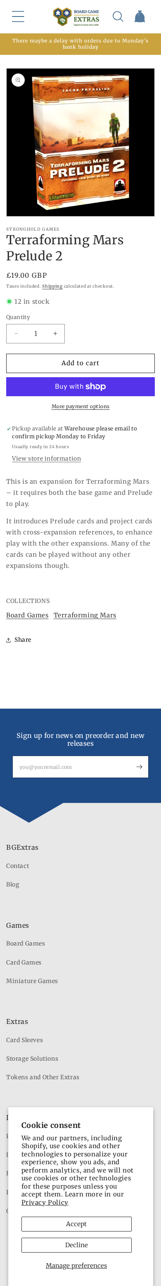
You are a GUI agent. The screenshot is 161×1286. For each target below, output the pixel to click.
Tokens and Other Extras (43, 1077)
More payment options (81, 406)
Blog (12, 884)
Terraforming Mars (85, 615)
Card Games (24, 962)
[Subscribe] (139, 767)
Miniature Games (32, 981)
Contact (17, 866)
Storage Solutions (32, 1058)
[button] (18, 16)
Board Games (27, 615)
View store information (46, 458)
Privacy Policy (45, 1202)
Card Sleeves (24, 1040)
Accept (76, 1224)
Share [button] (22, 639)
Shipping (52, 286)
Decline (76, 1245)
